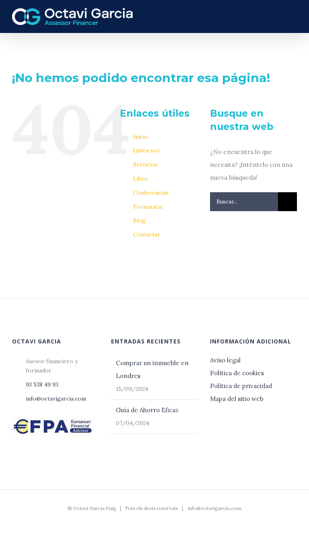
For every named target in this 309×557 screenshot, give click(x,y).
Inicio (140, 136)
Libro (140, 178)
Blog (139, 220)
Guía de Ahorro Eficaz (147, 410)
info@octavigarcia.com (56, 398)
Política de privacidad (241, 386)
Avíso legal (226, 360)
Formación (147, 206)
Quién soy (146, 150)
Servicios (145, 164)
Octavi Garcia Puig (94, 508)
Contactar (146, 234)
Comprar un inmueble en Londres (152, 369)
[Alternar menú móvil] (293, 16)
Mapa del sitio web (237, 399)
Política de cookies (237, 373)
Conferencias (151, 192)
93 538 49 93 (42, 384)
